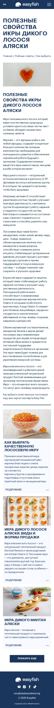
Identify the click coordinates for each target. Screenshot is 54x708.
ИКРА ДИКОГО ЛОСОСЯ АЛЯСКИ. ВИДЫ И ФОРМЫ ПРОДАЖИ (25, 533)
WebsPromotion (33, 704)
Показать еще (27, 659)
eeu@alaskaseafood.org (27, 693)
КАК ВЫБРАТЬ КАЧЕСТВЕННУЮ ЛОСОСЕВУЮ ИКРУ (21, 446)
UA (4, 4)
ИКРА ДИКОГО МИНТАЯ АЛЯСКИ (25, 622)
